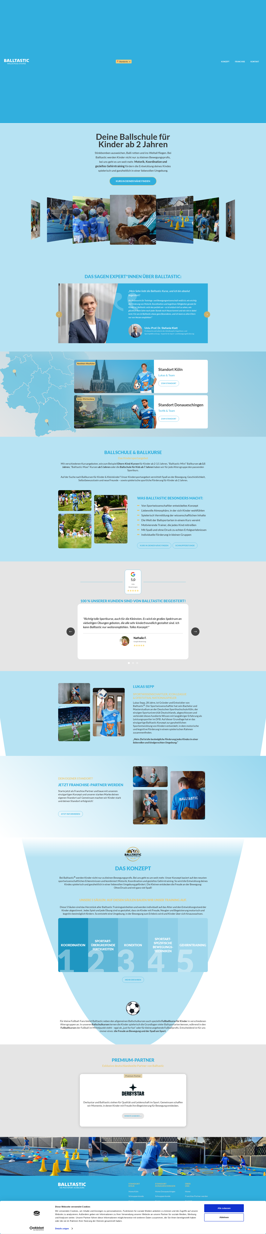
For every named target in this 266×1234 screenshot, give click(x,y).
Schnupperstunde (185, 545)
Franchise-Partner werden (196, 1196)
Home (187, 1191)
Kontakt (254, 61)
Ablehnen (224, 1217)
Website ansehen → (133, 1116)
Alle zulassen (224, 1208)
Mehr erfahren (133, 980)
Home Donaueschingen (165, 1191)
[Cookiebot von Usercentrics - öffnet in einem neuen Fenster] (37, 1229)
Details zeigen (62, 1228)
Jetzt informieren (70, 814)
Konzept (225, 61)
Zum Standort (168, 383)
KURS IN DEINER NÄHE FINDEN (133, 181)
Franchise (240, 61)
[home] (16, 61)
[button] (124, 61)
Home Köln (133, 1191)
